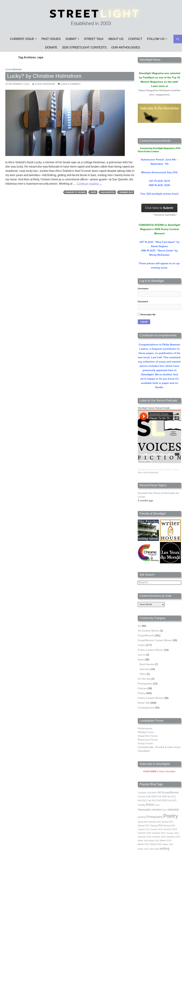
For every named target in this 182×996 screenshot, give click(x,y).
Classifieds (144, 750)
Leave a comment (71, 84)
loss (165, 810)
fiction (150, 804)
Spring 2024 (156, 825)
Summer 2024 (159, 837)
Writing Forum (146, 732)
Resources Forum (148, 739)
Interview (145, 669)
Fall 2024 (162, 800)
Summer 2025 (173, 837)
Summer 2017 (144, 829)
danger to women (76, 192)
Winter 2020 (166, 840)
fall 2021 (172, 796)
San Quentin (107, 192)
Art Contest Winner (148, 630)
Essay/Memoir (13, 69)
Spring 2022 (144, 825)
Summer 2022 (173, 833)
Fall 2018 (142, 797)
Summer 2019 (126, 192)
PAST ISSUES (51, 39)
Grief (157, 805)
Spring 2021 (167, 822)
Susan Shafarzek (44, 84)
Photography (145, 683)
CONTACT (135, 39)
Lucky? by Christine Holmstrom (44, 76)
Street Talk (93, 39)
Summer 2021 (159, 833)
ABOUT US (115, 39)
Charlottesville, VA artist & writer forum (159, 747)
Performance (145, 728)
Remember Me (148, 314)
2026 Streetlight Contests (84, 47)
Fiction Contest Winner (150, 649)
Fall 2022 (142, 800)
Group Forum (145, 743)
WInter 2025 (143, 849)
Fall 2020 (162, 796)
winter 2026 (154, 849)
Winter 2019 (154, 840)
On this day (144, 678)
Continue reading (89, 183)
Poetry (141, 693)
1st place (142, 793)
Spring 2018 (143, 822)
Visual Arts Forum (148, 735)
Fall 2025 (171, 800)
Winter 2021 (143, 844)
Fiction (141, 645)
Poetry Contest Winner (150, 698)
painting (142, 817)
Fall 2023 (152, 800)
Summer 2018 (157, 829)
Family (141, 804)
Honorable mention (150, 809)
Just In (141, 654)
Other (143, 673)
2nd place (152, 793)
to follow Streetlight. (159, 771)
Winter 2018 (143, 840)
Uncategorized (146, 707)
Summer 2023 (144, 837)
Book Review (147, 664)
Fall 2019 (151, 796)
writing (164, 848)
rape (93, 192)
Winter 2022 (156, 844)
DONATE (51, 47)
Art (139, 625)
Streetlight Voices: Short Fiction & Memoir (155, 470)
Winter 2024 (168, 844)
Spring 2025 (169, 826)
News (141, 659)
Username (143, 288)
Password (143, 301)
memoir (173, 809)
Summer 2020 (144, 833)
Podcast (142, 688)
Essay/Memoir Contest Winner (155, 640)
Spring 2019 (155, 822)
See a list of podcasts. (148, 472)
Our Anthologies (125, 47)
